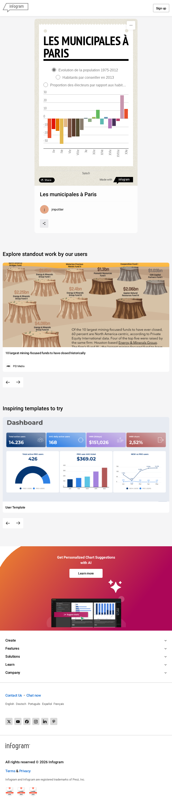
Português (34, 704)
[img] (49, 128)
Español (47, 704)
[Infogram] (15, 8)
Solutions (12, 656)
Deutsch (21, 704)
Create (10, 640)
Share (48, 180)
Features (12, 648)
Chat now (33, 695)
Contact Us (13, 695)
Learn (10, 664)
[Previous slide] (8, 382)
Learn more (86, 573)
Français (59, 704)
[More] (131, 25)
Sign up (161, 8)
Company (12, 672)
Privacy (25, 771)
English (9, 704)
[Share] (44, 223)
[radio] (86, 70)
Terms (10, 771)
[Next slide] (18, 382)
